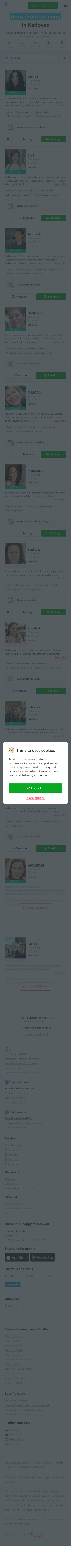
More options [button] (35, 798)
